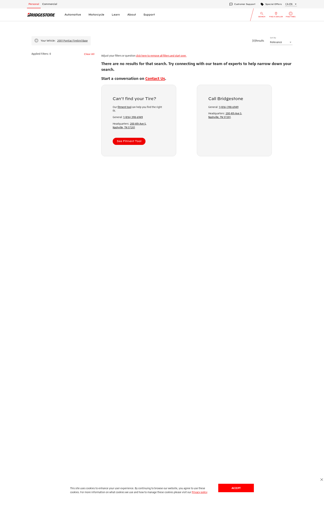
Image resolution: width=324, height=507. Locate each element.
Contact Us (155, 78)
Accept (236, 488)
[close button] (321, 479)
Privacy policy (199, 492)
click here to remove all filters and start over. (161, 55)
